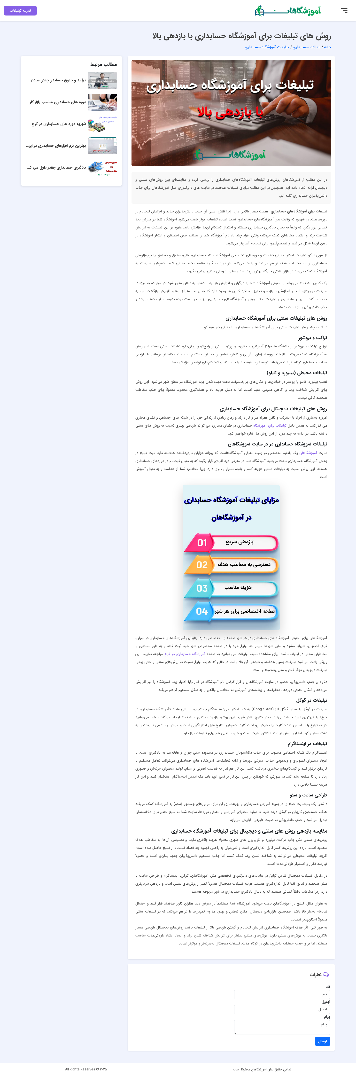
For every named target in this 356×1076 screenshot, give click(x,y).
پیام (327, 1017)
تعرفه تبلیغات (20, 11)
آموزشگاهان (308, 453)
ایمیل (326, 1002)
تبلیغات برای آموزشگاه (269, 426)
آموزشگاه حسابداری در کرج (184, 654)
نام (328, 987)
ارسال (322, 1041)
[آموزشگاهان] (288, 10)
